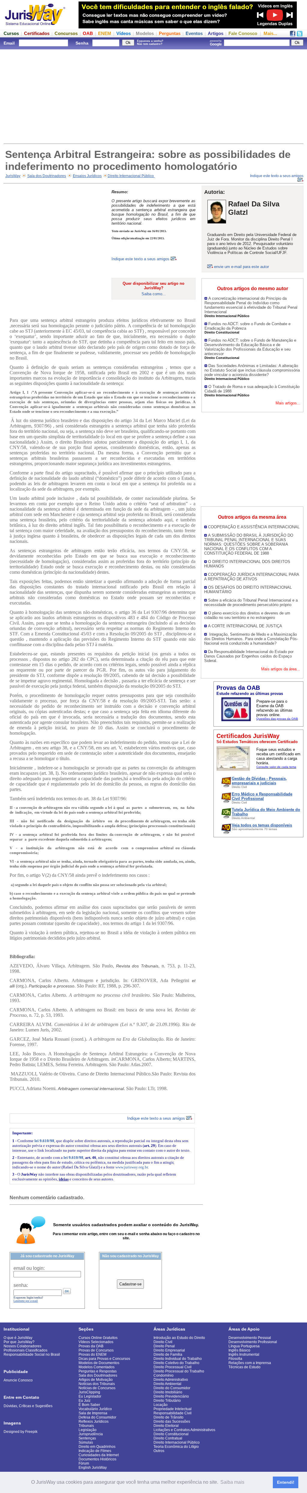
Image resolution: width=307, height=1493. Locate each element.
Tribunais (86, 1426)
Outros (159, 1451)
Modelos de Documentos (99, 1363)
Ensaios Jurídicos (87, 176)
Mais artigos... (288, 403)
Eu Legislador (90, 1396)
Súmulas (86, 1442)
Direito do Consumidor (172, 1388)
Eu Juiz (85, 1400)
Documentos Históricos (97, 1459)
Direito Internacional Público (131, 176)
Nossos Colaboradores (22, 1346)
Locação (161, 1405)
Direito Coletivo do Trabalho (176, 1363)
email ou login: (29, 1268)
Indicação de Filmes (95, 1451)
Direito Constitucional (171, 1434)
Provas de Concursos (96, 1350)
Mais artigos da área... (280, 669)
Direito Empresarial (169, 1350)
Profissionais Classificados (25, 1350)
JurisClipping (89, 1392)
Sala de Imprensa (93, 1413)
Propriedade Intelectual (173, 1409)
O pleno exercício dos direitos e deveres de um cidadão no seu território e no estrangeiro (247, 615)
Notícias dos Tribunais (97, 1384)
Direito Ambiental (167, 1384)
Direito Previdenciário (171, 1396)
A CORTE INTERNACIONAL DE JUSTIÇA (245, 626)
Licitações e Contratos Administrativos (184, 1430)
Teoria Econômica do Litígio (176, 1447)
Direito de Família (168, 1354)
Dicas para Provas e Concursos (104, 1359)
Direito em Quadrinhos (97, 1447)
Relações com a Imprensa (249, 1363)
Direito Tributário (167, 1400)
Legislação (88, 1430)
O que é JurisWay (18, 1338)
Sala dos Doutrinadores (46, 176)
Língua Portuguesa (244, 1346)
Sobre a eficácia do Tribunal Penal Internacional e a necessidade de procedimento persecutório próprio (251, 602)
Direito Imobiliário (168, 1392)
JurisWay (12, 176)
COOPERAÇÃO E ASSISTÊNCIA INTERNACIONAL (254, 527)
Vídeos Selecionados (96, 1342)
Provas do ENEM (92, 1354)
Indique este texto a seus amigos (141, 259)
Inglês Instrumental (243, 1354)
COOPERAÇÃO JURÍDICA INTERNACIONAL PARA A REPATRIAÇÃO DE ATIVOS (251, 576)
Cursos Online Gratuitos (98, 1338)
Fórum (84, 1463)
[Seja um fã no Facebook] (292, 34)
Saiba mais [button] (232, 1482)
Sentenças (87, 1438)
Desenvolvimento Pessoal (249, 1338)
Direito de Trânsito (168, 1417)
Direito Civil (163, 1342)
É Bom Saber (89, 1405)
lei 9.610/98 (44, 1141)
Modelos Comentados (97, 1367)
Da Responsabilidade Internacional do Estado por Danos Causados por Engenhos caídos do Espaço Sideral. (249, 656)
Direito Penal (164, 1346)
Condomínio (164, 1375)
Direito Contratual (168, 1438)
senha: (20, 1285)
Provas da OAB (91, 1346)
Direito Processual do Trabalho (179, 1371)
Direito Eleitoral (166, 1426)
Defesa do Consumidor (97, 1417)
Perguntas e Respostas (98, 1371)
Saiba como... (154, 294)
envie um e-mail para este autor (241, 266)
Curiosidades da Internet (99, 1455)
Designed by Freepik (20, 1432)
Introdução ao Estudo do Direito (179, 1338)
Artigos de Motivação (96, 1380)
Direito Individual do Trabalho (178, 1359)
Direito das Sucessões (172, 1421)
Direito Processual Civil (173, 1367)
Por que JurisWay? (19, 1342)
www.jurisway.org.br (131, 1167)
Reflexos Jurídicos (94, 1421)
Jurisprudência (91, 1434)
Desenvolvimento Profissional (252, 1342)
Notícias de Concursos (97, 1388)
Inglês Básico (239, 1350)
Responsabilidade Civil (173, 1413)
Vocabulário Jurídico (95, 1409)
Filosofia (235, 1359)
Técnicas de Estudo (244, 1367)
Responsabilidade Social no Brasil (32, 1354)
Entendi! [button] (285, 1482)
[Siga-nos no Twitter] (300, 34)
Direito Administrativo (171, 1380)
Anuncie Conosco (18, 1380)
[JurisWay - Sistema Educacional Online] (35, 26)
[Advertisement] (153, 96)
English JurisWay (93, 1467)
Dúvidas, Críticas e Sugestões (28, 1406)
